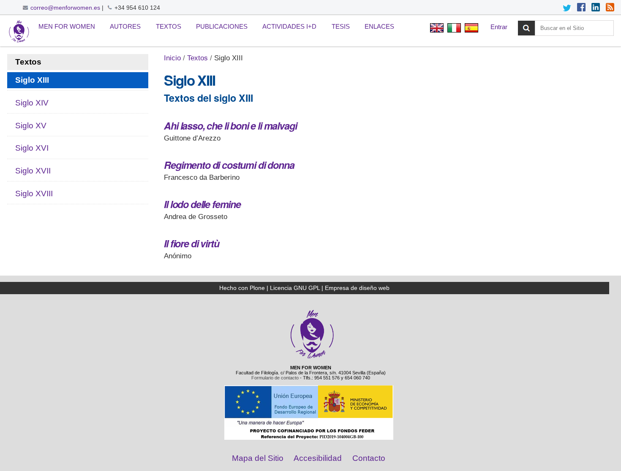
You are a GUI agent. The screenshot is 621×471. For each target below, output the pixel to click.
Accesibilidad (318, 458)
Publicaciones (222, 26)
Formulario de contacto (275, 377)
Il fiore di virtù (191, 243)
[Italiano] (454, 28)
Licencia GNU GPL (295, 287)
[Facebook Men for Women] (581, 8)
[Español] (19, 32)
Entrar (498, 26)
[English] (436, 28)
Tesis (341, 26)
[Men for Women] (312, 357)
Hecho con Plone (242, 287)
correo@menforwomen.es (65, 7)
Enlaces (379, 26)
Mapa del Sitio (257, 458)
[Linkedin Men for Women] (595, 8)
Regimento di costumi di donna (229, 165)
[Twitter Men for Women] (567, 8)
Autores (125, 26)
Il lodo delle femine (202, 204)
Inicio (172, 58)
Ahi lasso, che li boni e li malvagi (230, 126)
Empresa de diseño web (357, 287)
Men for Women (66, 26)
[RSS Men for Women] (610, 8)
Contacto (368, 458)
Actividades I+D (289, 26)
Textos (168, 26)
